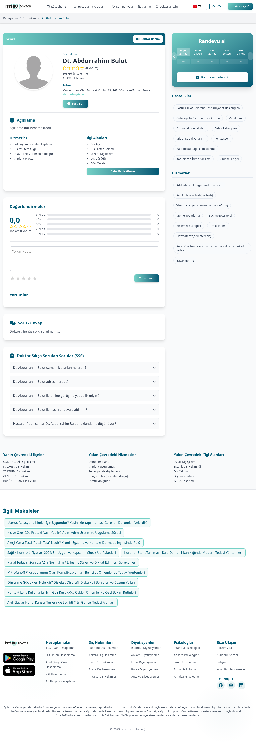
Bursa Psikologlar (185, 669)
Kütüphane (58, 6)
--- (183, 61)
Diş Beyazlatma (184, 476)
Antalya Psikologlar (186, 676)
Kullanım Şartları (228, 655)
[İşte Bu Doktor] (17, 643)
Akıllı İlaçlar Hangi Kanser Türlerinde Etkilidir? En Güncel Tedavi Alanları (60, 602)
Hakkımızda (224, 648)
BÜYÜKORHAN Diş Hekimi (20, 481)
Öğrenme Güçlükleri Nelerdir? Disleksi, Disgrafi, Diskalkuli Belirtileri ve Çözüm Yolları (71, 582)
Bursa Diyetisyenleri (144, 669)
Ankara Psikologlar (186, 655)
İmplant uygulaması (102, 466)
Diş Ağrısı (97, 144)
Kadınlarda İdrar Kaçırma (193, 159)
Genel (10, 39)
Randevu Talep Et (214, 77)
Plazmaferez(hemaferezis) (193, 236)
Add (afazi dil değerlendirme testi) (199, 185)
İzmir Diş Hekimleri (101, 662)
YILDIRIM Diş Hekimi (17, 471)
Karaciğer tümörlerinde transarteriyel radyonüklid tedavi (210, 248)
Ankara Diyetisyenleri (145, 655)
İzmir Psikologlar (185, 662)
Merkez (79, 78)
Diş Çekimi (181, 471)
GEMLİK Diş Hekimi (16, 476)
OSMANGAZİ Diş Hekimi (19, 462)
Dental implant (99, 462)
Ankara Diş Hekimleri (103, 655)
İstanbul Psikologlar (187, 648)
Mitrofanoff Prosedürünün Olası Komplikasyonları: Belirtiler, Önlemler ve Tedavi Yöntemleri (76, 572)
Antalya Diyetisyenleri (145, 676)
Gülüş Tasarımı (184, 481)
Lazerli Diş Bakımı (102, 154)
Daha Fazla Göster (122, 171)
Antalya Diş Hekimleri (103, 676)
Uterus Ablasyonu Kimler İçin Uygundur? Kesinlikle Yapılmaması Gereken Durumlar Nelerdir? (77, 522)
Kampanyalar (125, 6)
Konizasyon (222, 138)
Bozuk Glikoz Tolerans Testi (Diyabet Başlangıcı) (208, 108)
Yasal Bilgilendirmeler (231, 669)
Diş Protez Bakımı (102, 149)
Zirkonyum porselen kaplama (33, 144)
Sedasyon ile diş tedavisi (105, 471)
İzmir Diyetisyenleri (144, 662)
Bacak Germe (185, 260)
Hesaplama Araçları (91, 6)
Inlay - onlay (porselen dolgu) (33, 154)
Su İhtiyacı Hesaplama (61, 681)
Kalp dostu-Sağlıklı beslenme (195, 149)
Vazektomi (236, 118)
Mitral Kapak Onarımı (190, 138)
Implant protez (24, 158)
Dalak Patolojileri (226, 128)
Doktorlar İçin (169, 6)
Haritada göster (73, 94)
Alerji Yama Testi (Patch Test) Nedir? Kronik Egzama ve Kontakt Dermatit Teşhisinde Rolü (73, 542)
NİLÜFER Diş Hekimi (16, 466)
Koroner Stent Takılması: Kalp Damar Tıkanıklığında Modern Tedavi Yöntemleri (183, 552)
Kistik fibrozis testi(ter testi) (194, 195)
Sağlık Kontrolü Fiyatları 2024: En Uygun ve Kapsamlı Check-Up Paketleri (61, 552)
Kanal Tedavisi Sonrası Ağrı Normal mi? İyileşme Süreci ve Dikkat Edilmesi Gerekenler (71, 562)
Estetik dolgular (99, 481)
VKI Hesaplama (56, 674)
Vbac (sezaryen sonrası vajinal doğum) (202, 205)
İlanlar (146, 6)
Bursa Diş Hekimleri (102, 669)
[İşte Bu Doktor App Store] (19, 670)
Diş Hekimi (29, 18)
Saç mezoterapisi (220, 215)
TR (197, 6)
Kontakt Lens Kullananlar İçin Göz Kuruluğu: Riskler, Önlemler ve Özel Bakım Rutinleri (71, 592)
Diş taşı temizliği (25, 149)
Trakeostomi (218, 226)
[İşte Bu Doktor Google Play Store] (19, 658)
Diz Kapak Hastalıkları (190, 128)
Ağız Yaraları (99, 163)
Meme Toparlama (188, 215)
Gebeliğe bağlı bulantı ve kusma (198, 118)
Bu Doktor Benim (148, 39)
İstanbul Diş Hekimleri (103, 648)
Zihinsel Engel (229, 159)
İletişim (222, 662)
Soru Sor (78, 103)
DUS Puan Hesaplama (60, 655)
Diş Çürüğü (98, 158)
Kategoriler (10, 18)
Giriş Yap (217, 6)
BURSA (67, 78)
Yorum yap (146, 278)
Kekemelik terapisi (188, 226)
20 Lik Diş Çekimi (185, 462)
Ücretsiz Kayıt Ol (240, 6)
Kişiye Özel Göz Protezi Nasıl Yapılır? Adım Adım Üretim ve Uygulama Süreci (64, 532)
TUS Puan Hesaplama (60, 648)
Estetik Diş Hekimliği (187, 466)
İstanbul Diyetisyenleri (146, 648)
